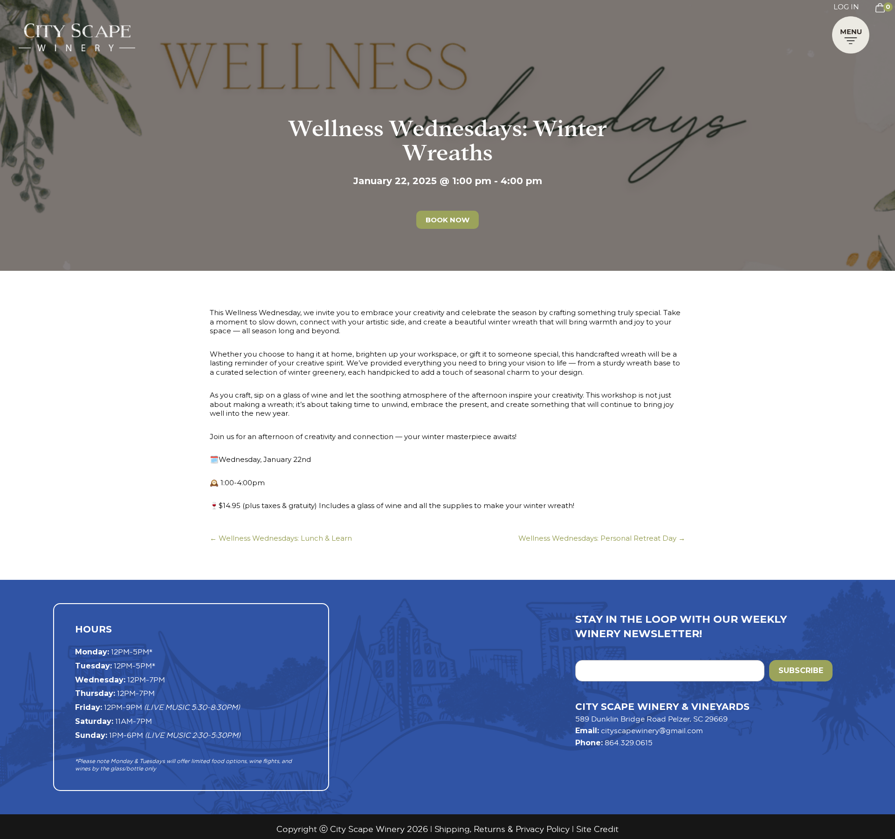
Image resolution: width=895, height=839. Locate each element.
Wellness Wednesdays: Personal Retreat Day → (601, 538)
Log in (846, 6)
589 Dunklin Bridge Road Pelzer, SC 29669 (651, 719)
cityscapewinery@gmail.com (652, 730)
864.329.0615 (629, 742)
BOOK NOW (447, 219)
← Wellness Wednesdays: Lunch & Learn (281, 538)
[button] (850, 37)
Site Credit (597, 829)
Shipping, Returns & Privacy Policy (502, 829)
